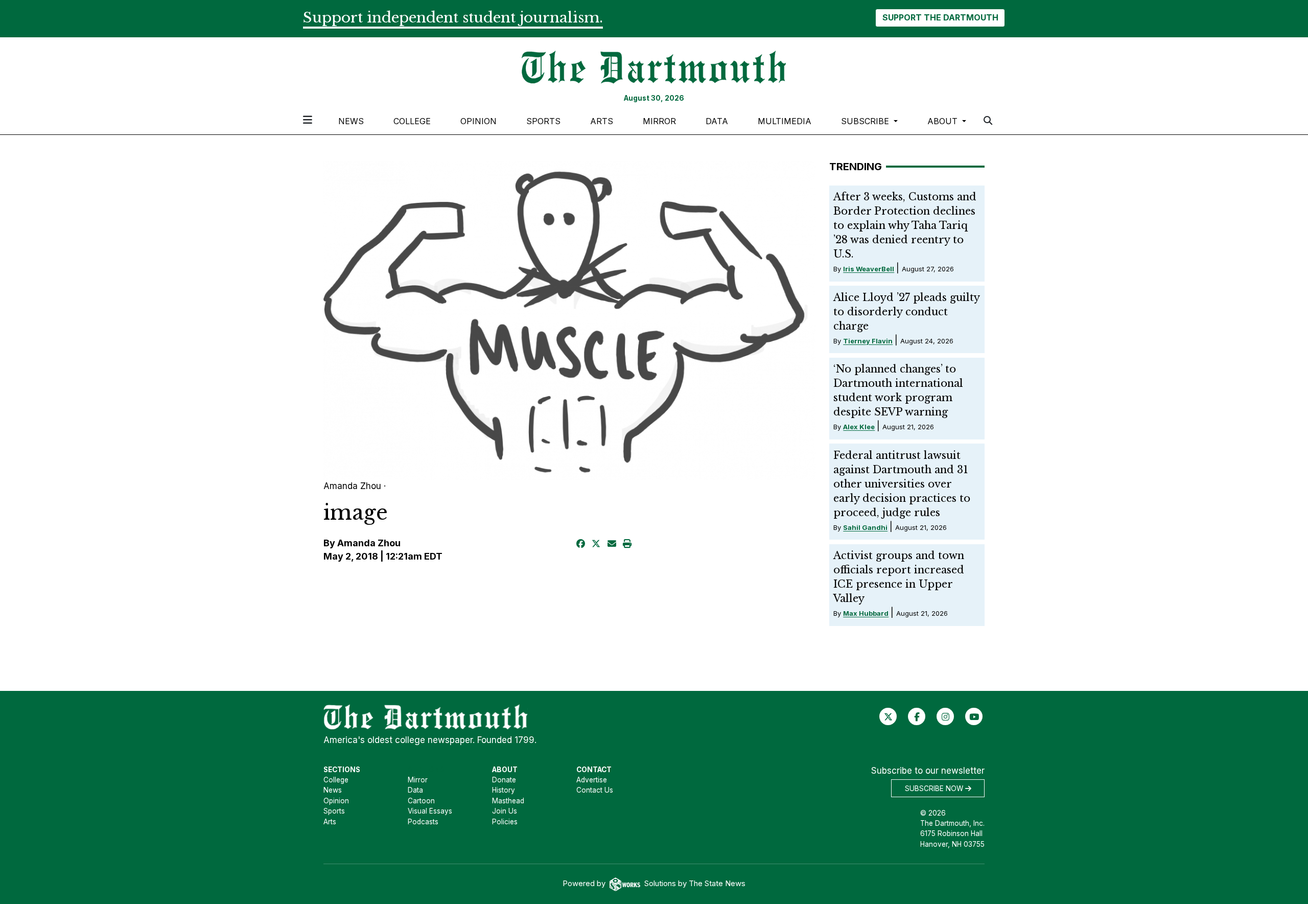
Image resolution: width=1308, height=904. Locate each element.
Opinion (478, 121)
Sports (543, 121)
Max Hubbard (866, 613)
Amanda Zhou (369, 543)
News (351, 121)
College (412, 121)
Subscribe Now (935, 788)
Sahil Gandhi (865, 527)
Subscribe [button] (866, 121)
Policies (505, 822)
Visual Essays (430, 811)
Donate (504, 780)
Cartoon (421, 801)
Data (717, 121)
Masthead (508, 801)
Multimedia (784, 121)
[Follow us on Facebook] (917, 716)
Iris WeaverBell (868, 269)
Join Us (504, 811)
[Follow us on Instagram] (945, 716)
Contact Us (594, 790)
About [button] (943, 121)
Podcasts (423, 822)
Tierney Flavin (868, 341)
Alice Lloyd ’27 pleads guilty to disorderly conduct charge (906, 311)
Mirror (659, 121)
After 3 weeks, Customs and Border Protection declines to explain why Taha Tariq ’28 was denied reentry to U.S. (904, 225)
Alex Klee (859, 427)
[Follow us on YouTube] (974, 716)
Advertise (591, 780)
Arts (601, 121)
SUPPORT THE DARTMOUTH (940, 17)
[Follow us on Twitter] (888, 716)
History (503, 790)
